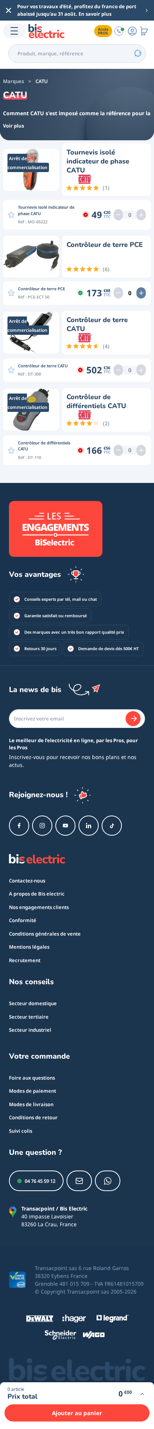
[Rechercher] (137, 53)
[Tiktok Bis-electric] (112, 826)
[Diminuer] (118, 214)
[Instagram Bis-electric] (42, 826)
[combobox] (77, 53)
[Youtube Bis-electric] (65, 826)
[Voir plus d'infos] (142, 1394)
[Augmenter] (141, 214)
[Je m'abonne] (133, 718)
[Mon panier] (144, 31)
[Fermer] (8, 10)
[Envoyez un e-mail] (79, 1181)
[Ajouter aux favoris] (11, 214)
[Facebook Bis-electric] (19, 826)
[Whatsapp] (107, 1181)
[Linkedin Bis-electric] (88, 826)
